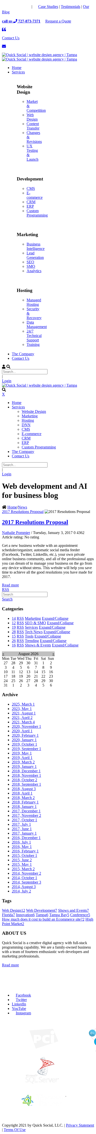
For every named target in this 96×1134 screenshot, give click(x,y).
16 (14, 645)
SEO (30, 262)
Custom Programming (37, 213)
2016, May (22, 847)
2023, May (22, 709)
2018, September (26, 784)
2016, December (26, 838)
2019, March (23, 762)
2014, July (21, 891)
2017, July (21, 824)
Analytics (34, 271)
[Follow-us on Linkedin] (26, 6)
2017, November (26, 815)
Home (12, 507)
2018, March (23, 798)
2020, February (25, 735)
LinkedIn (19, 1004)
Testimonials (70, 6)
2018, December (26, 771)
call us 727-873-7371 (21, 21)
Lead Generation (35, 255)
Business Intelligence (36, 246)
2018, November (26, 775)
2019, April (22, 758)
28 (14, 632)
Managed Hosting (34, 302)
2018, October (24, 780)
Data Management (37, 324)
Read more (10, 585)
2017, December (26, 811)
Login (6, 381)
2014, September (26, 882)
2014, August (24, 887)
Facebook (23, 995)
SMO (31, 266)
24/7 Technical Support (34, 335)
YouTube (19, 1008)
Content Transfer (33, 126)
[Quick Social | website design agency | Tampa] (39, 55)
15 (14, 636)
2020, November (26, 726)
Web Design (32, 117)
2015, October (24, 855)
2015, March (23, 869)
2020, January (24, 740)
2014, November (26, 873)
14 (14, 618)
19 (14, 627)
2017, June (22, 829)
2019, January (24, 766)
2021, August (24, 713)
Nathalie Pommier (16, 533)
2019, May (22, 753)
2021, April (22, 717)
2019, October (24, 744)
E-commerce (35, 195)
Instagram (23, 1013)
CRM (31, 202)
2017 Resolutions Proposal (23, 512)
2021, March (23, 722)
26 (14, 641)
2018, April (22, 793)
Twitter (21, 1000)
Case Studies (48, 6)
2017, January (24, 833)
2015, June (22, 860)
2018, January (24, 806)
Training (33, 344)
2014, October (24, 878)
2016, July (21, 842)
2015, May (22, 864)
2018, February (25, 802)
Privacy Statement (80, 1125)
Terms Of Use (15, 1130)
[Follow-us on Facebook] (6, 6)
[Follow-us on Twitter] (16, 6)
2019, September (26, 749)
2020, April (22, 731)
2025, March (23, 704)
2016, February (25, 851)
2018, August (24, 789)
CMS (31, 188)
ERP (30, 206)
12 (14, 623)
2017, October (24, 820)
